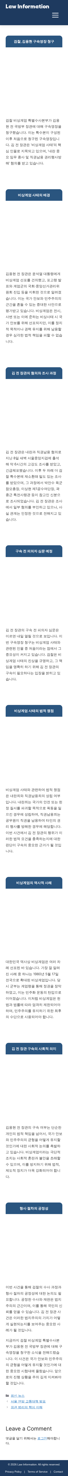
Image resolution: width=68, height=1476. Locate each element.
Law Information (27, 7)
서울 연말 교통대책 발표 (28, 1401)
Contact (58, 1471)
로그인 (42, 1438)
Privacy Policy (13, 1471)
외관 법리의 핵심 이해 (26, 1407)
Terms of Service (38, 1471)
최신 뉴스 (18, 1396)
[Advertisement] (34, 83)
